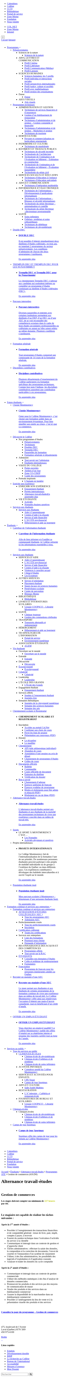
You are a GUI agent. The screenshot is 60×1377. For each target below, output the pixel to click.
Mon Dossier (13, 1369)
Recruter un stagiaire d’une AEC (28, 977)
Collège (10, 6)
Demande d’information (35, 943)
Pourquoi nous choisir (34, 940)
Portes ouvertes (31, 468)
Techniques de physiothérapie (38, 227)
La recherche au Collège (18, 1358)
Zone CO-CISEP (32, 473)
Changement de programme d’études (41, 759)
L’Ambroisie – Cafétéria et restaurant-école (37, 1094)
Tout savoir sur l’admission (36, 460)
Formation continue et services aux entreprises (28, 906)
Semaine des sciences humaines (38, 706)
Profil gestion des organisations (38, 91)
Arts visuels (29, 102)
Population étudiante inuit (24, 885)
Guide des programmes (35, 476)
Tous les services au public (25, 1051)
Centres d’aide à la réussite (36, 515)
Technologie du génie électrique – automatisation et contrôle (39, 205)
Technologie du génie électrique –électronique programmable (39, 210)
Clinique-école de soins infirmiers (39, 1064)
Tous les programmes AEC (36, 917)
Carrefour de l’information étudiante (29, 528)
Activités (28, 502)
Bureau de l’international (18, 1361)
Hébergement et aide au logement (39, 523)
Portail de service (15, 14)
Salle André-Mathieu (34, 1087)
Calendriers (12, 3)
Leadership (29, 680)
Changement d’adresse (34, 782)
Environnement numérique (36, 640)
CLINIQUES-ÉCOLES (30, 1054)
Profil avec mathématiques (36, 89)
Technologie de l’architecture (37, 154)
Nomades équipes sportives (37, 504)
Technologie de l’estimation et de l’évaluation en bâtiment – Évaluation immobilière (41, 167)
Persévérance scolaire (34, 588)
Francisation (24, 966)
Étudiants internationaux (35, 463)
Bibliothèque (13, 11)
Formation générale (22, 344)
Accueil (4, 1172)
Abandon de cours (32, 751)
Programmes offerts (33, 951)
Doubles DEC (31, 447)
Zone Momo (12, 16)
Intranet (10, 32)
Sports (16, 830)
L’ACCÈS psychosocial (35, 520)
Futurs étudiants (14, 402)
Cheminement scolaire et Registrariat (29, 711)
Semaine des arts (32, 708)
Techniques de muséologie (36, 146)
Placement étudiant (33, 583)
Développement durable (18, 1353)
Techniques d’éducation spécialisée (40, 180)
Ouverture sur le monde (35, 653)
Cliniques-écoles (20, 1109)
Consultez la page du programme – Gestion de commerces (29, 1312)
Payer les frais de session (35, 732)
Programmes (13, 47)
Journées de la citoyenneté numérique (41, 703)
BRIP (9, 1356)
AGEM (27, 646)
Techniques (29, 444)
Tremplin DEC (31, 450)
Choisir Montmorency (23, 405)
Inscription (29, 927)
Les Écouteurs (31, 575)
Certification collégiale (29, 930)
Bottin (4, 1337)
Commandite (30, 769)
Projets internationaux (34, 491)
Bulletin (28, 766)
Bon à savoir (24, 779)
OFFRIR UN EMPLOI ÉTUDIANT (30, 1016)
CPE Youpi (29, 1080)
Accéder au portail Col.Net (36, 727)
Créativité (23, 672)
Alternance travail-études (35, 494)
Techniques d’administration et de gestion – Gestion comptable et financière (39, 123)
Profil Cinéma (30, 63)
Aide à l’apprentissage (34, 512)
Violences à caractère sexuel (37, 570)
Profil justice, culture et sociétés (38, 86)
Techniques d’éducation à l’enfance (40, 177)
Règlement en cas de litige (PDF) (39, 795)
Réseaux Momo (31, 594)
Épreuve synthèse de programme (39, 787)
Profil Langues (31, 71)
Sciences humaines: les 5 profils (39, 76)
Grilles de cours (31, 761)
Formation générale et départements (40, 455)
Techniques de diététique (35, 224)
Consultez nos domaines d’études (39, 959)
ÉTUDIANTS (25, 956)
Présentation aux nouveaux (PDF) (40, 735)
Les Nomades (30, 837)
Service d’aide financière (35, 517)
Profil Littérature (32, 65)
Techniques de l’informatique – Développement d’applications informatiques (38, 193)
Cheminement (25, 746)
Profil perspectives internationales (39, 84)
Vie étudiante (19, 648)
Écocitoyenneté (26, 666)
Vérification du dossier (34, 777)
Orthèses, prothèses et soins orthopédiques (37, 220)
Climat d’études (31, 573)
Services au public (15, 1048)
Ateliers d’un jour (32, 470)
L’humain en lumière (34, 481)
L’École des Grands (33, 685)
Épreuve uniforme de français (38, 785)
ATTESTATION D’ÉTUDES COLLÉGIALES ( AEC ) (32, 913)
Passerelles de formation (35, 452)
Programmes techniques (24, 104)
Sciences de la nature (34, 55)
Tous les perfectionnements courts (39, 925)
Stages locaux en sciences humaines (40, 586)
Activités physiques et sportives (38, 840)
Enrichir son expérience (24, 483)
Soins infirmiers (31, 216)
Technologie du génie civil (36, 172)
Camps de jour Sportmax (35, 1082)
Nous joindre (13, 22)
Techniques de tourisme (35, 133)
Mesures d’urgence (15, 1366)
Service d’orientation (34, 581)
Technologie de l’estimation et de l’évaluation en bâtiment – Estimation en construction (41, 159)
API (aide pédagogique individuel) (40, 748)
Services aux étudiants (23, 507)
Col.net (4, 40)
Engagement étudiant (34, 489)
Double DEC (19, 229)
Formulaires (29, 964)
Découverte (29, 664)
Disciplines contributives (24, 368)
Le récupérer (30, 740)
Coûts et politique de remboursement (41, 961)
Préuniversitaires (20, 50)
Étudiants (11, 525)
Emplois (11, 1351)
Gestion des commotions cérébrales (40, 617)
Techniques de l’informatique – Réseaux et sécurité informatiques (39, 199)
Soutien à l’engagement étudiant (39, 695)
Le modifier (29, 743)
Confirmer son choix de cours (38, 730)
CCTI (9, 9)
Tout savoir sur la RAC (35, 953)
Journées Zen (30, 698)
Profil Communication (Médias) (39, 68)
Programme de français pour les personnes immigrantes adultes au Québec (39, 972)
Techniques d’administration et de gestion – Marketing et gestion (39, 129)
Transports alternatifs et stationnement (35, 623)
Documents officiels (28, 764)
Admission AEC (32, 919)
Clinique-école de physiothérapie (39, 1056)
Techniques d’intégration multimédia (41, 185)
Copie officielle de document (37, 772)
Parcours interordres (22, 301)
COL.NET (12, 26)
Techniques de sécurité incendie (39, 151)
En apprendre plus (27, 259)
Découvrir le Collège (22, 437)
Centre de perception (34, 591)
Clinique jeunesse (32, 614)
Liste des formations (33, 938)
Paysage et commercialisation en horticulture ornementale (39, 139)
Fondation (11, 19)
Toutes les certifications (35, 932)
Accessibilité (13, 1364)
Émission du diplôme (34, 774)
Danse (27, 97)
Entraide (28, 659)
